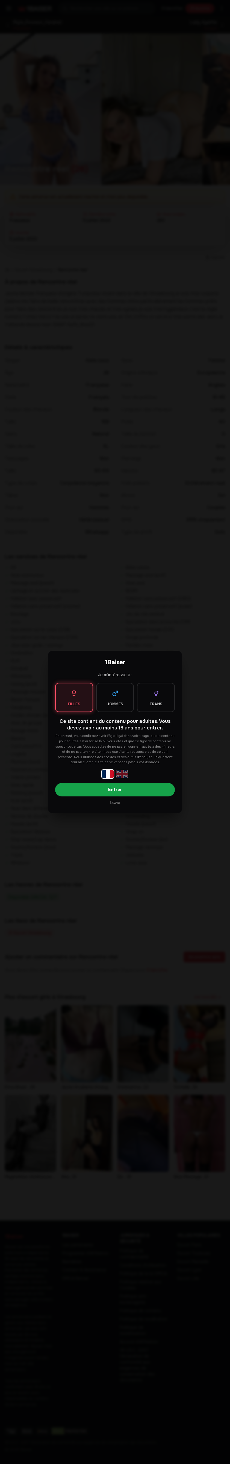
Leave (115, 802)
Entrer (115, 789)
